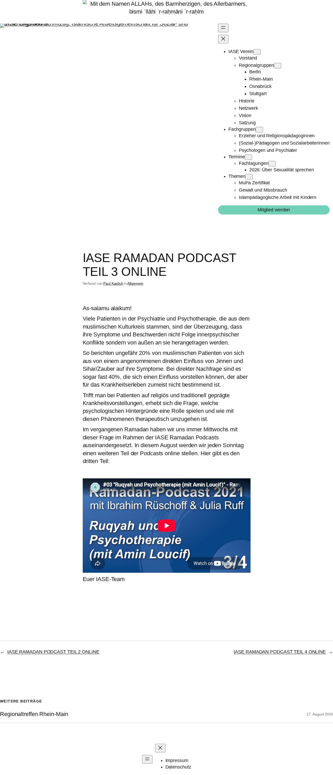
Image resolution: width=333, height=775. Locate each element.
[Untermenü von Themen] (249, 176)
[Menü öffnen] (223, 28)
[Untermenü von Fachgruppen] (259, 129)
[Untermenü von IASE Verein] (257, 52)
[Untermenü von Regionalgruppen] (277, 65)
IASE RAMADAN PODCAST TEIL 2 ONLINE (53, 651)
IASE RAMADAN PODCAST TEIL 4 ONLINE (280, 651)
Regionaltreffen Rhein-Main (34, 714)
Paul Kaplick (113, 283)
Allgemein (135, 283)
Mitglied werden (274, 209)
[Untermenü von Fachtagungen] (272, 163)
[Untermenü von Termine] (248, 157)
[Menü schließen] (223, 39)
